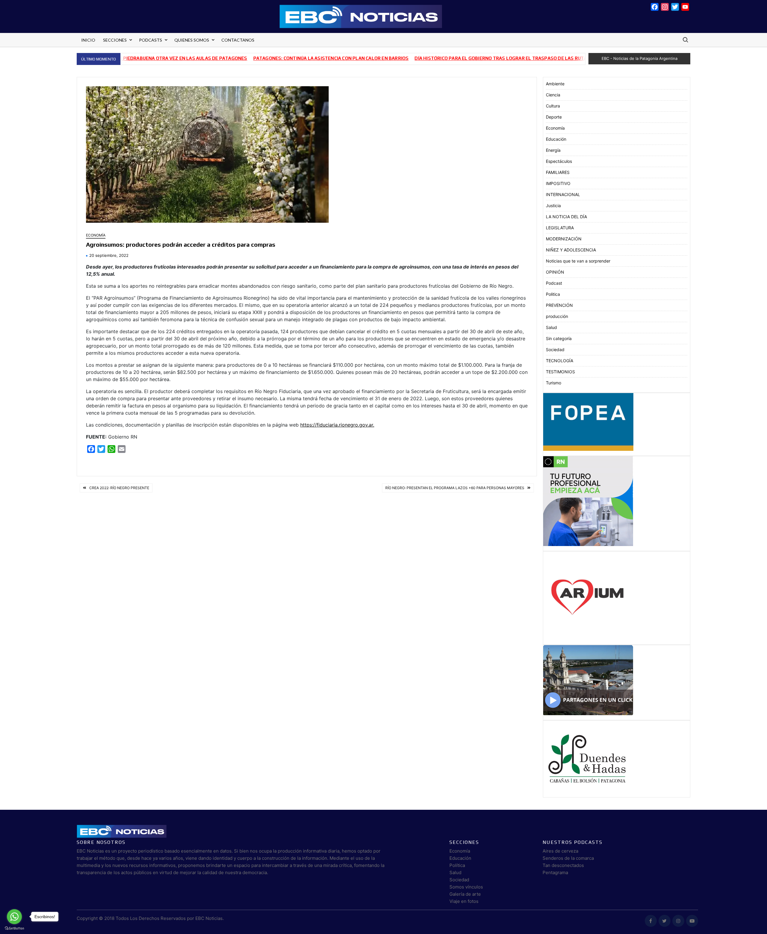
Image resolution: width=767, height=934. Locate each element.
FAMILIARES (558, 172)
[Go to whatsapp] (14, 916)
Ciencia (553, 94)
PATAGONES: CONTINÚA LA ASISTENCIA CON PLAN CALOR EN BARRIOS (297, 58)
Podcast (554, 283)
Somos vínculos (466, 887)
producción (557, 316)
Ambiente (555, 83)
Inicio (88, 40)
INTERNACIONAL (563, 194)
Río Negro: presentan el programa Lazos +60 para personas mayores (454, 488)
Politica (553, 294)
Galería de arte (465, 894)
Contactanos (237, 40)
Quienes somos (191, 40)
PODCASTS (150, 40)
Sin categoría (559, 338)
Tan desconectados (563, 865)
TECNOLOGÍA (559, 360)
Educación (556, 139)
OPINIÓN (555, 272)
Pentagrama (555, 872)
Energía (553, 150)
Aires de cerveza (560, 851)
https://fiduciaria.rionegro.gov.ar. (337, 425)
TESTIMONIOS (560, 371)
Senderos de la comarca (568, 858)
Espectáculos (559, 161)
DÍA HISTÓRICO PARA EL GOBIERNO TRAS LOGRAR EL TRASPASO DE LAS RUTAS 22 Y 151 (478, 58)
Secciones (115, 40)
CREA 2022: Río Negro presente (119, 488)
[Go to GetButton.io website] (14, 928)
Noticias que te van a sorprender (578, 260)
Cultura (553, 105)
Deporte (554, 116)
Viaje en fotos (463, 901)
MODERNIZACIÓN (564, 238)
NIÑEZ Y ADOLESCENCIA (571, 249)
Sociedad (555, 349)
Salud (551, 327)
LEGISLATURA (560, 227)
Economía (95, 235)
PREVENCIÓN (559, 305)
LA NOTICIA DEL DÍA (566, 216)
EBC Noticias (209, 918)
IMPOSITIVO (558, 183)
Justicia (553, 205)
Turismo (553, 382)
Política (457, 865)
